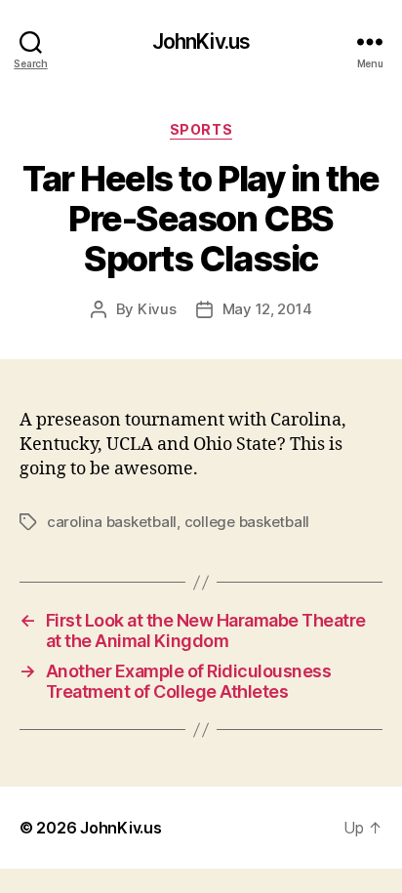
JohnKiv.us (201, 41)
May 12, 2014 (267, 309)
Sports (201, 129)
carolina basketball (112, 521)
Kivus (157, 309)
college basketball (246, 521)
